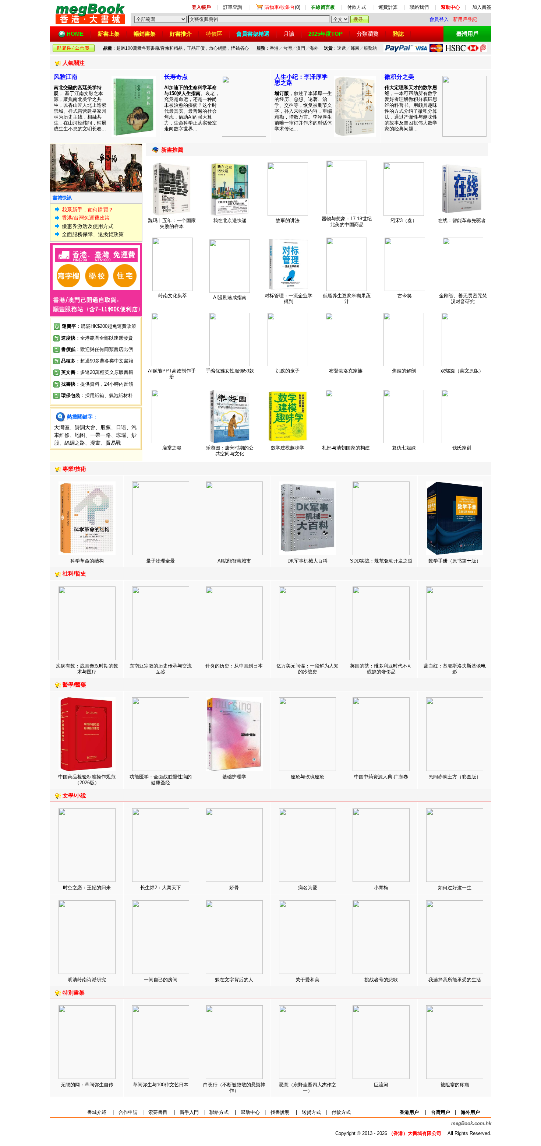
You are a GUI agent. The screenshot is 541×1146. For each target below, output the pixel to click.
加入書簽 (481, 7)
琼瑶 (121, 435)
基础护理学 (234, 776)
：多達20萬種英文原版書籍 (97, 372)
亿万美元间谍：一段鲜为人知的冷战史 (307, 668)
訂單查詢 (232, 7)
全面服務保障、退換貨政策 (93, 234)
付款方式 (356, 7)
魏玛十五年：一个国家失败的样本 (172, 223)
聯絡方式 (219, 1112)
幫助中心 (250, 1112)
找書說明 (280, 1112)
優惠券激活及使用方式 (87, 226)
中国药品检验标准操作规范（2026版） (87, 779)
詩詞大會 (85, 427)
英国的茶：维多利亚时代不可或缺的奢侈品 (381, 668)
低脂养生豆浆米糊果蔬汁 (347, 298)
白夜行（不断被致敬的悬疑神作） (234, 1087)
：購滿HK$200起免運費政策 (99, 326)
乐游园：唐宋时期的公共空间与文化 (230, 450)
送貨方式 (311, 1112)
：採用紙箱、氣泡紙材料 (106, 395)
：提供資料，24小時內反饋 (104, 384)
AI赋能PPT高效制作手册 (172, 373)
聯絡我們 (419, 7)
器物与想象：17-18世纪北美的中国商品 (347, 221)
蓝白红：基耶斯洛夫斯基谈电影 (455, 668)
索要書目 (157, 1112)
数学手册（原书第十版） (454, 561)
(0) (282, 7)
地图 (80, 435)
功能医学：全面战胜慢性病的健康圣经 (161, 779)
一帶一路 (100, 435)
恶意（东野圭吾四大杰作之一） (307, 1087)
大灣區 (62, 427)
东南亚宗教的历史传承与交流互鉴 (161, 668)
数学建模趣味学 (287, 448)
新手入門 (189, 1112)
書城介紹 (96, 1112)
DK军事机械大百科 (307, 561)
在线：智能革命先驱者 (462, 220)
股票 (105, 427)
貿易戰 (113, 443)
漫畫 (95, 443)
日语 (121, 427)
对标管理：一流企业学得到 (288, 298)
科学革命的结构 (87, 561)
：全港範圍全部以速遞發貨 (97, 338)
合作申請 (128, 1112)
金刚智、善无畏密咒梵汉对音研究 (463, 298)
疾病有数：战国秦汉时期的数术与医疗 (87, 668)
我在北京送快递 (230, 220)
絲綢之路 (74, 443)
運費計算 (387, 7)
